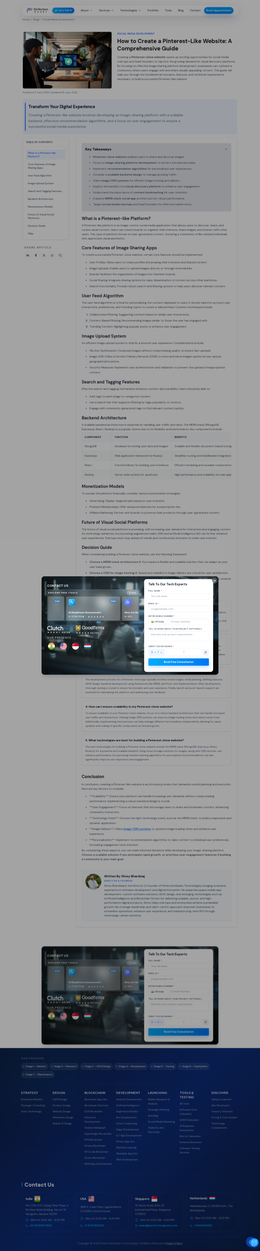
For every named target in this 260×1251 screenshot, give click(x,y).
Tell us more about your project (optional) (175, 629)
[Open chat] (254, 1242)
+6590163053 (57, 663)
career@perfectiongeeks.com (108, 659)
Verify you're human (161, 646)
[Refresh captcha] (206, 652)
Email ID (153, 603)
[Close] (215, 580)
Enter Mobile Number (161, 616)
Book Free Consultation (179, 662)
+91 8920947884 (100, 663)
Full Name (155, 591)
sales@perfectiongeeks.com (66, 659)
